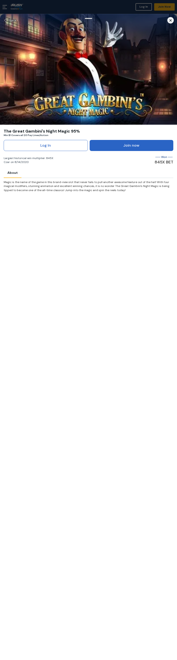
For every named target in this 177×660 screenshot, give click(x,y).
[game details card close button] (170, 20)
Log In (45, 145)
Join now (131, 145)
